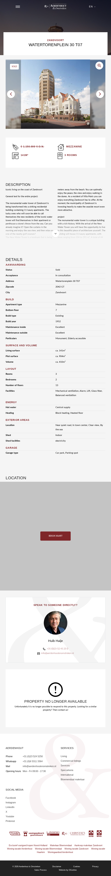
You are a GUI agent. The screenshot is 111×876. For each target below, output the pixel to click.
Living (64, 756)
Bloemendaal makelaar (73, 779)
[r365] (74, 833)
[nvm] (91, 833)
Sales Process (40, 870)
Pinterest (10, 821)
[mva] (99, 833)
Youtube (10, 816)
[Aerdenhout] (55, 6)
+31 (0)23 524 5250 (33, 756)
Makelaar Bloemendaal (61, 845)
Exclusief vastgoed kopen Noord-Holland (28, 845)
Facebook (11, 798)
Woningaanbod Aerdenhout (60, 852)
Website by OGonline (68, 870)
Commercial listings (71, 761)
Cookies (76, 866)
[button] (11, 94)
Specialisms (67, 770)
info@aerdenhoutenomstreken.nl (57, 653)
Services (65, 765)
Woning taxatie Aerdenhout (19, 849)
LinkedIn (10, 807)
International (67, 775)
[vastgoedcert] (34, 833)
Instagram (11, 802)
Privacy (95, 866)
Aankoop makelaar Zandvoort (88, 845)
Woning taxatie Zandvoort (76, 849)
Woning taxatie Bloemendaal (48, 849)
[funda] (15, 833)
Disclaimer (56, 866)
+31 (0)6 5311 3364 (33, 761)
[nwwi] (53, 833)
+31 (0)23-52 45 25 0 (57, 649)
